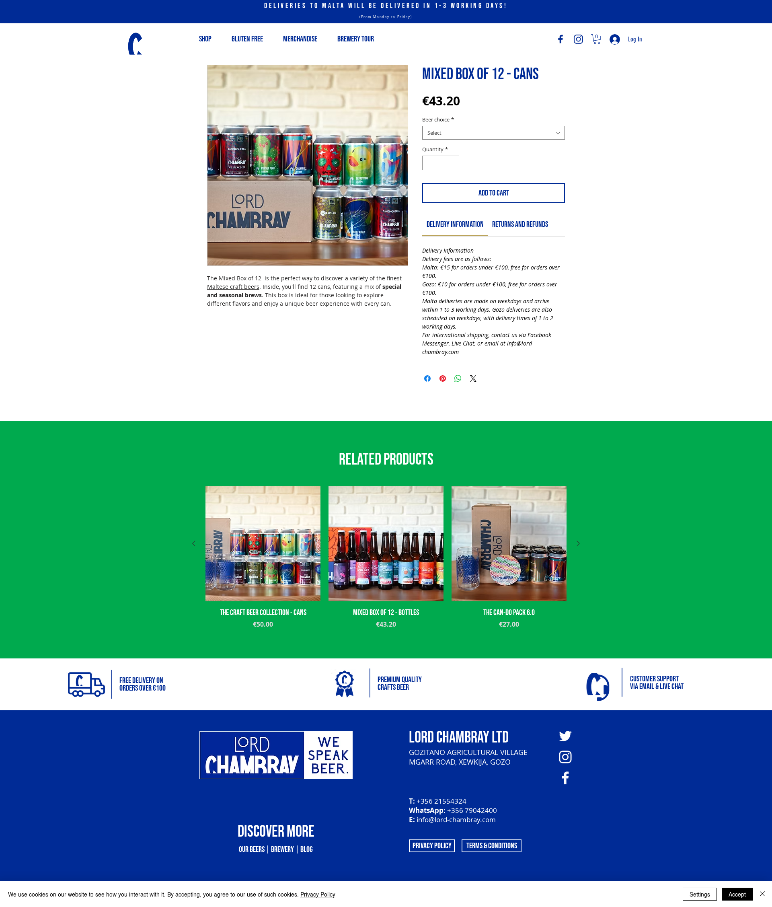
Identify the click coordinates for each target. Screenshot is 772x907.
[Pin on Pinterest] (443, 378)
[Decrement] (428, 163)
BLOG (306, 849)
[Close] (762, 894)
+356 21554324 (441, 801)
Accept (737, 894)
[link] (455, 224)
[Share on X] (473, 378)
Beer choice (438, 119)
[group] (386, 569)
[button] (597, 39)
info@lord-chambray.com (456, 819)
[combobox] (493, 133)
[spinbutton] (441, 163)
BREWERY (282, 849)
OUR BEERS (252, 849)
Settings (700, 894)
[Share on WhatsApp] (458, 378)
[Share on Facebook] (427, 378)
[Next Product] (578, 543)
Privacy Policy (317, 894)
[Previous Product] (194, 543)
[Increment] (453, 163)
